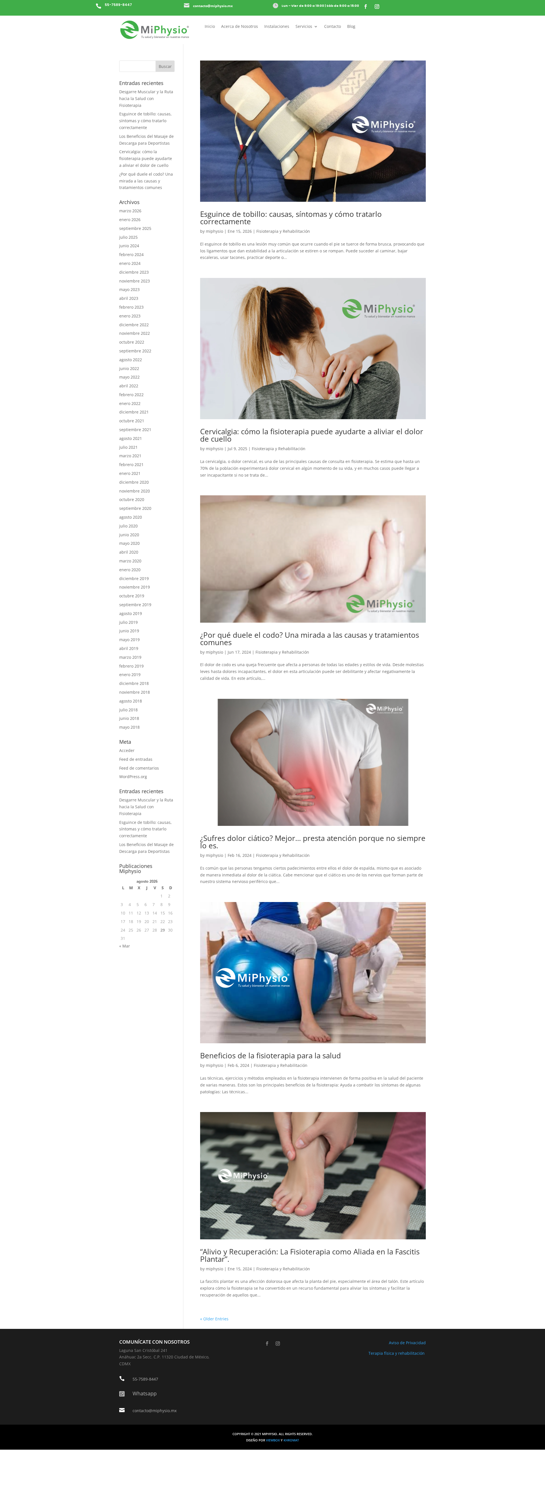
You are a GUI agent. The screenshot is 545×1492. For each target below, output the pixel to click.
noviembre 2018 (134, 692)
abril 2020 (128, 552)
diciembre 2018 (134, 683)
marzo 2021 (130, 455)
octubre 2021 (131, 420)
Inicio (210, 26)
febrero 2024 (131, 254)
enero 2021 (130, 473)
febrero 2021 (131, 464)
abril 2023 (128, 298)
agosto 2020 (130, 517)
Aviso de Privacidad (407, 1342)
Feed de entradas (135, 759)
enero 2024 (130, 263)
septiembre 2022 (135, 351)
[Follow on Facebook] (365, 6)
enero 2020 (130, 569)
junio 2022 (129, 368)
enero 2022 (130, 403)
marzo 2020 (130, 561)
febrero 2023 (131, 307)
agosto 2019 (130, 613)
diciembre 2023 (134, 272)
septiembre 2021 (135, 429)
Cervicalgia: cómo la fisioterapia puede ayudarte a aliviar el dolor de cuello (311, 435)
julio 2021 (128, 447)
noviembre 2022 (134, 333)
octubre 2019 (131, 596)
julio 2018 (128, 709)
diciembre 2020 (134, 482)
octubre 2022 (131, 342)
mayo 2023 (129, 289)
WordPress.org (133, 776)
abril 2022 (128, 385)
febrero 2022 (131, 394)
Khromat (291, 1440)
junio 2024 (129, 245)
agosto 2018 (130, 701)
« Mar (124, 946)
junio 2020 (129, 534)
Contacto (332, 26)
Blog (351, 26)
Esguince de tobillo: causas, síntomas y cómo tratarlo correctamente (291, 217)
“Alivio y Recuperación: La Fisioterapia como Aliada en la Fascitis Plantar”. (310, 1255)
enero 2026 (130, 219)
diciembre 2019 (134, 578)
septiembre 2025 (135, 228)
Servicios (303, 26)
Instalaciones (276, 26)
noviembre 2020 (134, 491)
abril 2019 (128, 648)
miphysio (214, 231)
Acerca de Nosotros (239, 26)
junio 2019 (129, 630)
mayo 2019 (129, 639)
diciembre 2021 (134, 412)
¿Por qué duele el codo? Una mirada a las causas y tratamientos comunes (309, 638)
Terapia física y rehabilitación (397, 1353)
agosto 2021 (130, 438)
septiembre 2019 (135, 604)
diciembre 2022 (134, 324)
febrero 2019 (131, 666)
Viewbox (273, 1440)
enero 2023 (130, 316)
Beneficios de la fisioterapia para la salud (270, 1055)
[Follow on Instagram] (377, 6)
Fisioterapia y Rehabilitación (283, 231)
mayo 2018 (129, 727)
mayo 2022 (129, 377)
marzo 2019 (130, 657)
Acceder (127, 750)
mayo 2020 (129, 543)
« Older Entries (214, 1318)
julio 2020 (128, 526)
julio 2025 (128, 237)
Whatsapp (145, 1393)
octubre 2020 (131, 499)
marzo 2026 (130, 210)
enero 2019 (130, 674)
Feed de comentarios (139, 768)
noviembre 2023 (134, 281)
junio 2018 (129, 718)
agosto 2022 (130, 359)
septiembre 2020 (135, 508)
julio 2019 (128, 622)
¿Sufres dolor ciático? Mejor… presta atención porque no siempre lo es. (312, 842)
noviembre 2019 (134, 587)
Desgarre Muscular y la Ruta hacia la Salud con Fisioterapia (146, 98)
